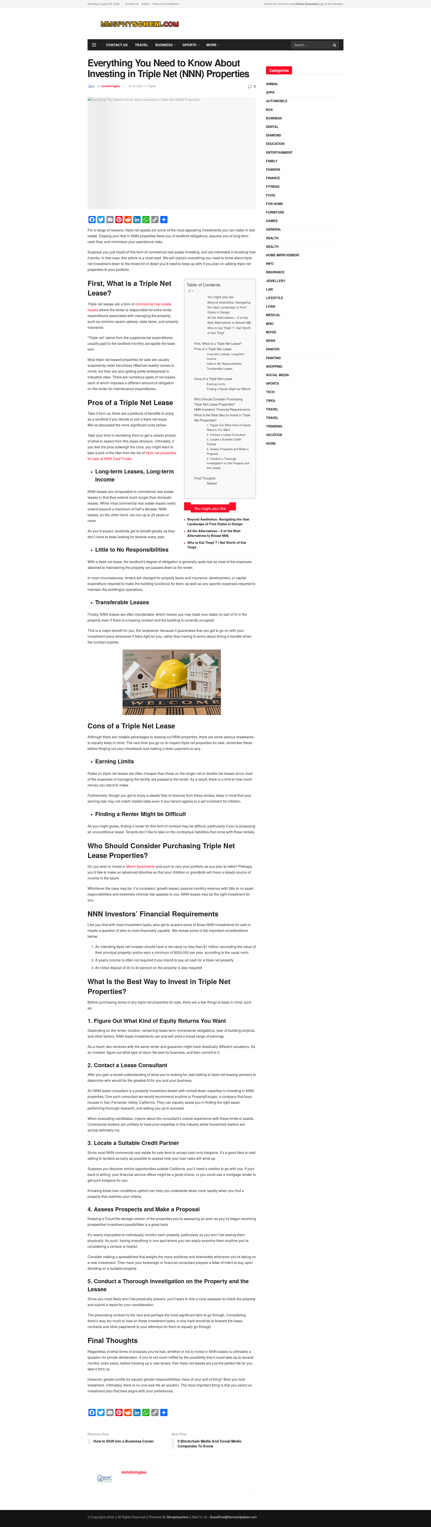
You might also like (220, 297)
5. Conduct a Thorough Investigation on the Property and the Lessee (228, 463)
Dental (272, 126)
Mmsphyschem (178, 1517)
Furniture (275, 212)
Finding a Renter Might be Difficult (229, 389)
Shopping (274, 366)
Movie (271, 332)
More (211, 44)
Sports (189, 44)
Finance (273, 178)
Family (271, 161)
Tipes (152, 86)
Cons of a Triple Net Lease (213, 378)
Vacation (274, 434)
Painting (273, 358)
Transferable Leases (219, 368)
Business (164, 44)
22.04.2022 (135, 86)
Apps (270, 92)
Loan (270, 306)
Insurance (275, 272)
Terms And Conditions (165, 4)
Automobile (276, 101)
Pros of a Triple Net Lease (212, 348)
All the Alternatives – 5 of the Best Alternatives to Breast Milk (229, 320)
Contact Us (132, 4)
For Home (274, 203)
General (273, 229)
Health (272, 238)
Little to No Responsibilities (224, 363)
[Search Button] (335, 45)
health (272, 246)
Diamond (273, 135)
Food (270, 195)
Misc (270, 323)
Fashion (273, 169)
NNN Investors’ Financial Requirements (222, 409)
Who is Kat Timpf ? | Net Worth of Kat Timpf (229, 330)
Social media (277, 375)
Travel (141, 44)
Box (269, 109)
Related (212, 483)
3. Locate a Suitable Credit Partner (224, 441)
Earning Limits (216, 384)
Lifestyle (274, 298)
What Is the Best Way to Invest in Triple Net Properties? (222, 417)
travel (272, 409)
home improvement (283, 255)
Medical (273, 315)
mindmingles (110, 86)
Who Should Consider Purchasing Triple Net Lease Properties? (218, 401)
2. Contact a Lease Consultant (226, 434)
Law (269, 289)
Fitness (272, 186)
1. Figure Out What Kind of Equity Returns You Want (229, 427)
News (270, 340)
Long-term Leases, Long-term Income (225, 356)
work (271, 443)
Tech (270, 392)
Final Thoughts (205, 478)
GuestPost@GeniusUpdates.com (233, 1517)
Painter (272, 349)
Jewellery (275, 281)
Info (270, 263)
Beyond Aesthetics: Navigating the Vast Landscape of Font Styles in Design (229, 307)
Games (271, 220)
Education (275, 143)
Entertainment (279, 152)
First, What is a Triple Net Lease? (218, 343)
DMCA (145, 4)
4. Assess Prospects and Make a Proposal (227, 451)
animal (272, 84)
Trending (274, 426)
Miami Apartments (140, 866)
